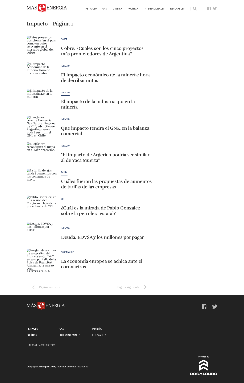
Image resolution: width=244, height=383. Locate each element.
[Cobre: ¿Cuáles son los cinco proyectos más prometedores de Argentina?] (42, 47)
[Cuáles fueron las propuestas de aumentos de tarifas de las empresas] (42, 180)
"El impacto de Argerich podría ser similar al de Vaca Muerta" (105, 157)
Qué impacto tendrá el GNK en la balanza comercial (105, 130)
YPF (63, 199)
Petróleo (91, 8)
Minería (117, 8)
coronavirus (67, 252)
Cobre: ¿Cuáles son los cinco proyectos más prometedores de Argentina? (102, 51)
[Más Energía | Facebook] (209, 8)
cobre (64, 39)
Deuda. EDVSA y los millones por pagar (102, 237)
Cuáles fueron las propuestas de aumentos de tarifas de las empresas (106, 184)
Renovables (177, 8)
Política (133, 8)
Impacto (65, 66)
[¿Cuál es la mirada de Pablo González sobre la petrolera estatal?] (42, 207)
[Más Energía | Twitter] (215, 8)
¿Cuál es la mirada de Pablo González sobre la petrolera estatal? (100, 210)
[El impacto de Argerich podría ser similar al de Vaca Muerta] (42, 153)
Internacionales (154, 8)
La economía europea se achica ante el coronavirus (101, 264)
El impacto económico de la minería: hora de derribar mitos (105, 77)
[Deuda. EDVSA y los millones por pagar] (42, 233)
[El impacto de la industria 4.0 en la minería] (42, 100)
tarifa (64, 172)
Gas (104, 8)
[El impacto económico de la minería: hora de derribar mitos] (42, 74)
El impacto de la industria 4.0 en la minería (98, 104)
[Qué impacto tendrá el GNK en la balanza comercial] (42, 127)
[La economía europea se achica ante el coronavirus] (42, 260)
